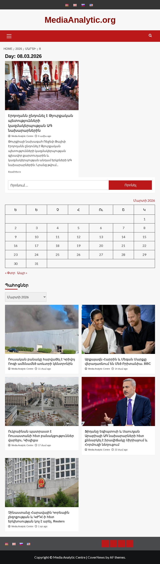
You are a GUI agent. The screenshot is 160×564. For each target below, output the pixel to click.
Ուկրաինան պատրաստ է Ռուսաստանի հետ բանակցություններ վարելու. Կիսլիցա (41, 436)
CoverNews (96, 557)
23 (16, 254)
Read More (14, 171)
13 (101, 237)
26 (78, 254)
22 (144, 246)
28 (123, 254)
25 (57, 254)
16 (16, 246)
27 (101, 254)
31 (36, 263)
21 (123, 246)
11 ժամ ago (44, 368)
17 (36, 246)
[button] (9, 35)
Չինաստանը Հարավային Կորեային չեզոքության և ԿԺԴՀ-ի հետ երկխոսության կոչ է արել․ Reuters (38, 517)
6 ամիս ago (44, 136)
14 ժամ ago (121, 368)
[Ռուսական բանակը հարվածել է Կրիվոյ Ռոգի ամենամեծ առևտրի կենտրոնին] (42, 329)
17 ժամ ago (44, 445)
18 (57, 246)
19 (78, 246)
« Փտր (10, 273)
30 (16, 263)
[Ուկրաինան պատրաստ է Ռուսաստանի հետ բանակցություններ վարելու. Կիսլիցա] (42, 401)
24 (36, 254)
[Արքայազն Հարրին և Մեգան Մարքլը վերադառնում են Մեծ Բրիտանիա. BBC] (118, 329)
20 (101, 246)
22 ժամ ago (121, 449)
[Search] (150, 35)
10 (36, 237)
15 (144, 237)
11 (57, 237)
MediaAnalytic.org (80, 19)
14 (123, 237)
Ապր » (22, 273)
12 (78, 237)
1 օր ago (42, 526)
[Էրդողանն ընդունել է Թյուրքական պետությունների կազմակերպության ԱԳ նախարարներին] (42, 85)
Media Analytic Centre (22, 136)
